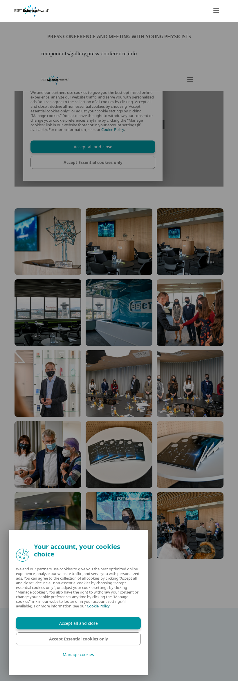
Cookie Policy (98, 606)
